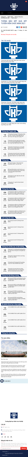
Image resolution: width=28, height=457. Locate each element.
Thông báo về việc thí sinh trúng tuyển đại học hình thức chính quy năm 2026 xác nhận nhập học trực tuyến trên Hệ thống (16, 155)
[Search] (24, 12)
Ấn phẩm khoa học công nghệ (11, 304)
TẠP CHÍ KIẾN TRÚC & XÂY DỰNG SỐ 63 (16, 326)
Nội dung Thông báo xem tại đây (8, 34)
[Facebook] (2, 437)
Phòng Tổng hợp (19, 16)
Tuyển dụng (14, 18)
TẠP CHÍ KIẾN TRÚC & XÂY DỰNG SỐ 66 (16, 307)
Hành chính (10, 16)
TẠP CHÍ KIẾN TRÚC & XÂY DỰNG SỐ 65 (16, 313)
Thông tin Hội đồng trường (10, 275)
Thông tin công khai (8, 333)
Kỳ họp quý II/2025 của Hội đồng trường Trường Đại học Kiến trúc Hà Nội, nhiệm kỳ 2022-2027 (16, 279)
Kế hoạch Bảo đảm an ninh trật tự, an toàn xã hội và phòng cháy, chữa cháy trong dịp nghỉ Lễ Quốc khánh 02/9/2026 (16, 171)
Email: (4, 434)
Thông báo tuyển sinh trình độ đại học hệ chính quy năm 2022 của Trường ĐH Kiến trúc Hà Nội (14, 362)
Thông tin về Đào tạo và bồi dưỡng (13, 246)
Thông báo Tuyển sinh (9, 131)
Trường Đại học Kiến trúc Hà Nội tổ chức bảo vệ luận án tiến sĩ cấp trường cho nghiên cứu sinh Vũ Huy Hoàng (16, 212)
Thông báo (5, 160)
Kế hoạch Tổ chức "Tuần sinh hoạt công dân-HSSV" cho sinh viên (15, 163)
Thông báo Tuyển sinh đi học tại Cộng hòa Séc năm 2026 (16, 256)
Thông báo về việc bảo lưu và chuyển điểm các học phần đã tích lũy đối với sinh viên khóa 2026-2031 (16, 148)
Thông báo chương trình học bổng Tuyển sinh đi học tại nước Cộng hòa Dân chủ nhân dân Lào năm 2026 (16, 270)
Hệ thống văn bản (5, 18)
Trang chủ (3, 16)
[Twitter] (5, 437)
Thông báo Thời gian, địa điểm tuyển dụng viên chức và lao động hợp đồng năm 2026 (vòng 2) (13, 103)
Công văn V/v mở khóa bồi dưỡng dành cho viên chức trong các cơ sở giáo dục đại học (16, 250)
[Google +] (8, 437)
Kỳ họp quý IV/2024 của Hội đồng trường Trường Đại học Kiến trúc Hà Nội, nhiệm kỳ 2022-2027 (16, 292)
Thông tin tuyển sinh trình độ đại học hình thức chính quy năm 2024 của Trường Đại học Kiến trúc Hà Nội (13, 366)
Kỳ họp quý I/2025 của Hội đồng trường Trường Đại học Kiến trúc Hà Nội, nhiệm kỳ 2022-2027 (16, 286)
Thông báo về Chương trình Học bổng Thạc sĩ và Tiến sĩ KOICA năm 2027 (16, 263)
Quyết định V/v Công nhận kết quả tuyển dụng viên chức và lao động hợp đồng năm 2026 (13, 82)
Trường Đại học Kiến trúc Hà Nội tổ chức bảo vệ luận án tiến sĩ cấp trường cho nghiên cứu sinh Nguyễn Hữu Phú (16, 205)
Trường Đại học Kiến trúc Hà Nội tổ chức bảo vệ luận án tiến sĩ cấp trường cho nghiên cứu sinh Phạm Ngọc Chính (16, 199)
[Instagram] (11, 437)
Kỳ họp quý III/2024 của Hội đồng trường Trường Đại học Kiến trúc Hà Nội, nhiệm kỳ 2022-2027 (16, 298)
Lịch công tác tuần (8, 218)
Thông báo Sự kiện (8, 189)
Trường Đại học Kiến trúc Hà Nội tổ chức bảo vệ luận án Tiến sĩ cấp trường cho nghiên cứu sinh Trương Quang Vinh (13, 370)
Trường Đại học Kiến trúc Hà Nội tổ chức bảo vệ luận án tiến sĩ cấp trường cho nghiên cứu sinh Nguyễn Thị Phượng (16, 193)
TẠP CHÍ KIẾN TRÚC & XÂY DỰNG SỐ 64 (16, 320)
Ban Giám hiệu (4, 359)
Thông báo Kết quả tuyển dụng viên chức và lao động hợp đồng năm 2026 (13, 61)
